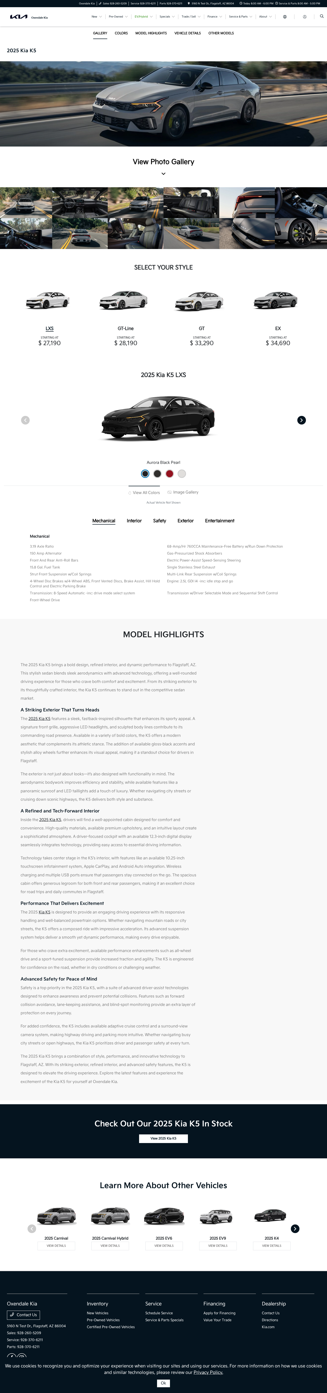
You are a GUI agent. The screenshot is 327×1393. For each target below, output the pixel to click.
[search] (322, 17)
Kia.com (268, 1327)
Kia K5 (45, 912)
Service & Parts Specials (164, 1320)
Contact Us (26, 1315)
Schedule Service (159, 1313)
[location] (189, 3)
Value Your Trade (217, 1320)
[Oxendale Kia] (28, 16)
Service (153, 1304)
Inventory (97, 1304)
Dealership (274, 1304)
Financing (214, 1304)
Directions (270, 1320)
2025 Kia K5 (39, 719)
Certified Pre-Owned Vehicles (111, 1327)
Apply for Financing (219, 1313)
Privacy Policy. (208, 1372)
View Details (56, 1246)
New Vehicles (97, 1313)
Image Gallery (185, 492)
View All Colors (146, 493)
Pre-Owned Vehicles (103, 1320)
